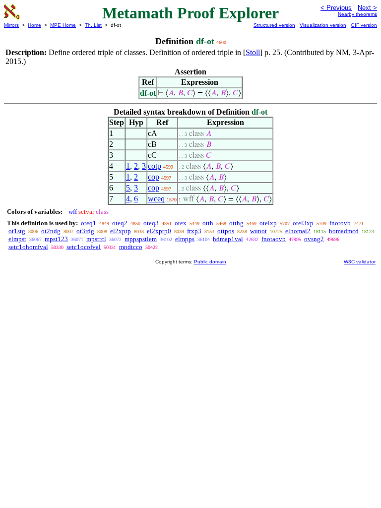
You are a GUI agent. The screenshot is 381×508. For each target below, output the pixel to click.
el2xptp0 (159, 231)
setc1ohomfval (28, 247)
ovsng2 (314, 239)
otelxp (268, 223)
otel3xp (303, 223)
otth (207, 223)
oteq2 (119, 223)
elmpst (17, 239)
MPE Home (63, 25)
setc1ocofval (83, 247)
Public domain (210, 261)
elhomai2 (298, 231)
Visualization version (323, 25)
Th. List (93, 25)
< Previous (336, 7)
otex (181, 223)
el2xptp (120, 231)
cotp (154, 166)
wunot (258, 231)
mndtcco (130, 247)
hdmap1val (228, 239)
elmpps (184, 239)
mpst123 (56, 239)
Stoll (253, 52)
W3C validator (360, 261)
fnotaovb (273, 239)
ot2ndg (51, 231)
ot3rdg (85, 231)
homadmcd (344, 231)
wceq (156, 198)
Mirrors (11, 25)
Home (34, 25)
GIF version (364, 25)
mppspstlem (141, 239)
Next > (367, 7)
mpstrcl (96, 239)
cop (153, 177)
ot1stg (16, 231)
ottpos (225, 231)
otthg (236, 223)
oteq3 (151, 223)
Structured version (274, 25)
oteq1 (88, 223)
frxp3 (194, 231)
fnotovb (340, 223)
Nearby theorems (357, 14)
